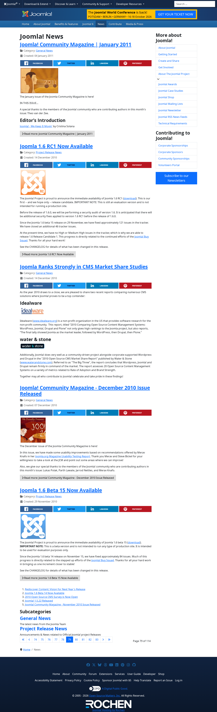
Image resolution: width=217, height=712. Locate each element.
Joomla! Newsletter (169, 110)
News (101, 24)
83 (96, 639)
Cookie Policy (92, 680)
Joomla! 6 (87, 24)
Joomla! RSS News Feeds (172, 117)
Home (25, 24)
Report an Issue (163, 680)
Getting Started (167, 54)
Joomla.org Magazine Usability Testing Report (62, 456)
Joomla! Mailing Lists (170, 104)
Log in (178, 680)
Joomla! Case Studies (170, 91)
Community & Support (96, 4)
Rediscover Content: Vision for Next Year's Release (55, 589)
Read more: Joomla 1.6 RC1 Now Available (49, 254)
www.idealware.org (45, 321)
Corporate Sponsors (170, 152)
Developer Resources (129, 4)
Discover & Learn (65, 4)
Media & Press (134, 24)
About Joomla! (42, 24)
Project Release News (49, 152)
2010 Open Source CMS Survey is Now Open (51, 597)
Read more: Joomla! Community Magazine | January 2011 (58, 133)
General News (44, 50)
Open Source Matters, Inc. (105, 695)
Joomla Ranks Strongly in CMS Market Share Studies (84, 266)
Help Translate (142, 680)
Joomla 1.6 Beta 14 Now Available (44, 593)
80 (76, 639)
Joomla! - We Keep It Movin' (36, 126)
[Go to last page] (109, 640)
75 (42, 639)
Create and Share (168, 61)
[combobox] (194, 4)
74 (35, 639)
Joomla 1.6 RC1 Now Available (56, 146)
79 (69, 639)
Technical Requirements (172, 123)
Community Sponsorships (174, 158)
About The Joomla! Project (174, 74)
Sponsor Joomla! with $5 (116, 680)
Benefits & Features (66, 24)
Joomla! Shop (166, 97)
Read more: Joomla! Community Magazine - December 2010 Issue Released (69, 478)
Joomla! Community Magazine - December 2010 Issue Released (85, 390)
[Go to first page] (23, 640)
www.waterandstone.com (36, 362)
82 (90, 639)
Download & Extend (36, 4)
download (130, 198)
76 (49, 639)
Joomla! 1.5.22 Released (39, 600)
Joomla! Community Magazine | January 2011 (75, 44)
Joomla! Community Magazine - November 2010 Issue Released (62, 604)
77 (55, 639)
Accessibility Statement (48, 680)
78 (62, 639)
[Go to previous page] (29, 640)
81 (83, 639)
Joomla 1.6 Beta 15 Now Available (61, 490)
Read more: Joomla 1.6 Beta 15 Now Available (51, 578)
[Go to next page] (103, 640)
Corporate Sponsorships (173, 145)
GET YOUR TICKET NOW (175, 14)
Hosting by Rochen (108, 710)
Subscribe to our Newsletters (176, 178)
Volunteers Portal (169, 165)
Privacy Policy (73, 680)
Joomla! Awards (167, 84)
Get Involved (165, 67)
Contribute (115, 24)
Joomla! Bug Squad (102, 560)
